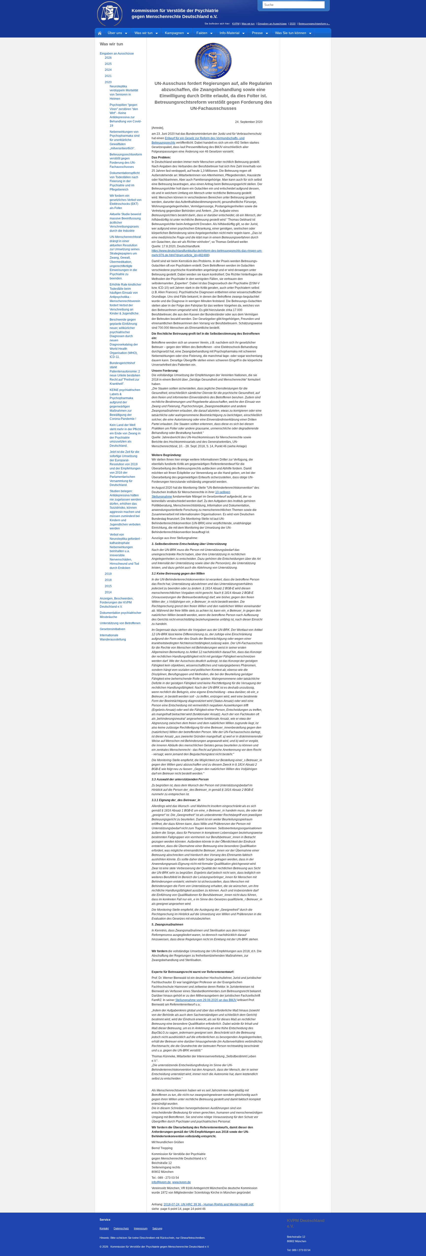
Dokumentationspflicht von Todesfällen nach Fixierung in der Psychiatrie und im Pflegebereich (125, 181)
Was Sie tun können (288, 33)
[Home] (99, 32)
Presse (255, 33)
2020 (293, 23)
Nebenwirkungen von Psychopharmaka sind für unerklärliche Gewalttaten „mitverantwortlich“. (125, 140)
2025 (108, 64)
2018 (108, 580)
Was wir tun (248, 23)
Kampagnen (172, 33)
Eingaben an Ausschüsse (272, 23)
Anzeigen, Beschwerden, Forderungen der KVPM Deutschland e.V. (116, 603)
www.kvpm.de (181, 1182)
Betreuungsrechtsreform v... (314, 23)
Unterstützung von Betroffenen (120, 623)
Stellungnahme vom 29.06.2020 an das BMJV (206, 1000)
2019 (108, 574)
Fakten (200, 33)
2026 (108, 57)
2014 (108, 592)
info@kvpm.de (161, 1182)
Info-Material (227, 33)
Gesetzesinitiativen (112, 629)
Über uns (113, 33)
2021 (108, 76)
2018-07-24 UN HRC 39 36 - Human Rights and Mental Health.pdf (208, 1204)
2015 (108, 586)
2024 (108, 70)
